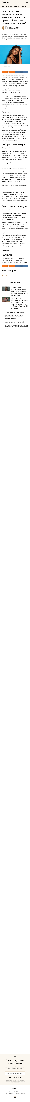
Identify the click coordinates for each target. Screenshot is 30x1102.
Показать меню (27, 2)
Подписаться (15, 1077)
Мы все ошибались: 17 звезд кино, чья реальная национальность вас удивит (15, 321)
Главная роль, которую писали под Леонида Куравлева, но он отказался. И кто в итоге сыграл (19, 291)
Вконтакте (15, 1097)
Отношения (17, 6)
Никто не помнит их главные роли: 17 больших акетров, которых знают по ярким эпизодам (15, 316)
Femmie (9, 2)
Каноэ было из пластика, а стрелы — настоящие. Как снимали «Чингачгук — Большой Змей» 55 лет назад (19, 303)
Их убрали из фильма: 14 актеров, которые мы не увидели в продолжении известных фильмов (16, 326)
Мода (3, 6)
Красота (9, 6)
